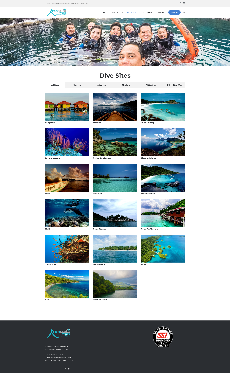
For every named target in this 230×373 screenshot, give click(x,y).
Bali (47, 300)
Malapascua (99, 264)
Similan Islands (148, 193)
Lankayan (97, 193)
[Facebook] (65, 369)
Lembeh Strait (100, 300)
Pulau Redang (147, 122)
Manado (97, 122)
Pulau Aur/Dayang (149, 229)
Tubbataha (50, 264)
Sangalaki (50, 122)
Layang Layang (52, 158)
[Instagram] (69, 369)
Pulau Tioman (99, 229)
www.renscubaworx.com (63, 360)
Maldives (49, 229)
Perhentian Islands (102, 158)
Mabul (48, 193)
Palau (143, 264)
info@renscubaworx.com (79, 3)
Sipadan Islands (148, 158)
